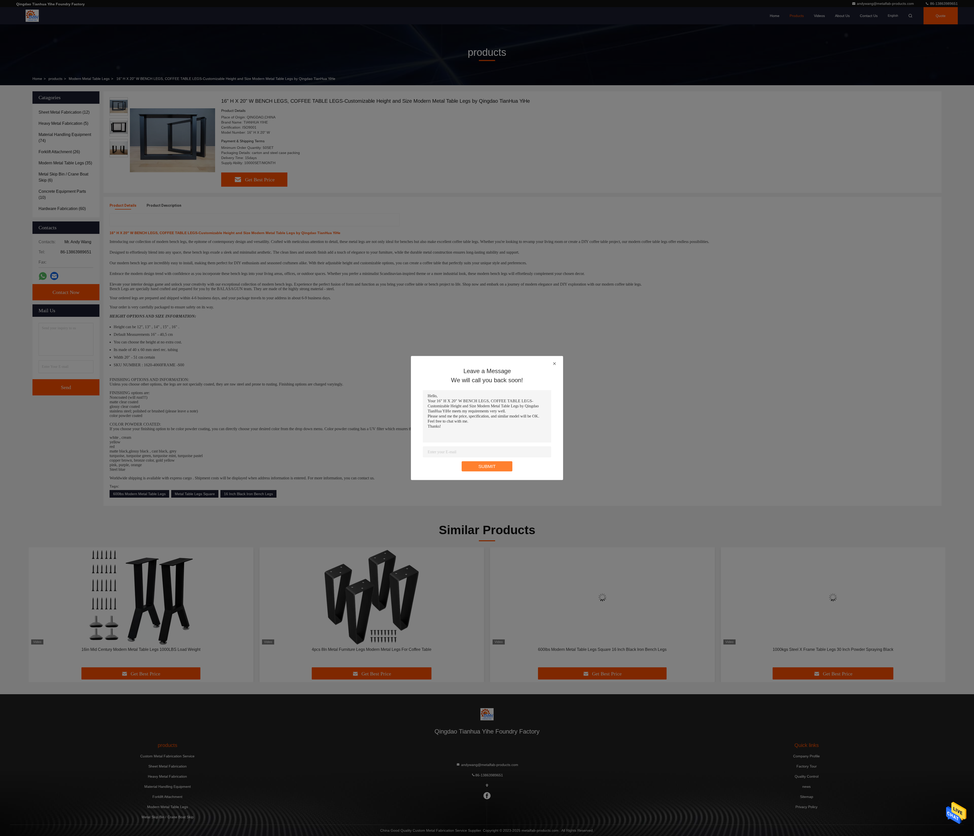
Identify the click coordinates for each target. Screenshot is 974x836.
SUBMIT (487, 466)
